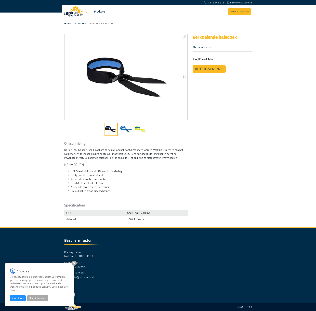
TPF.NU (249, 306)
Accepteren (18, 298)
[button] (184, 37)
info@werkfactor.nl (241, 2)
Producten (100, 11)
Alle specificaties (202, 47)
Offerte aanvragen (239, 11)
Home (67, 23)
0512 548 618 (216, 2)
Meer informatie (38, 298)
